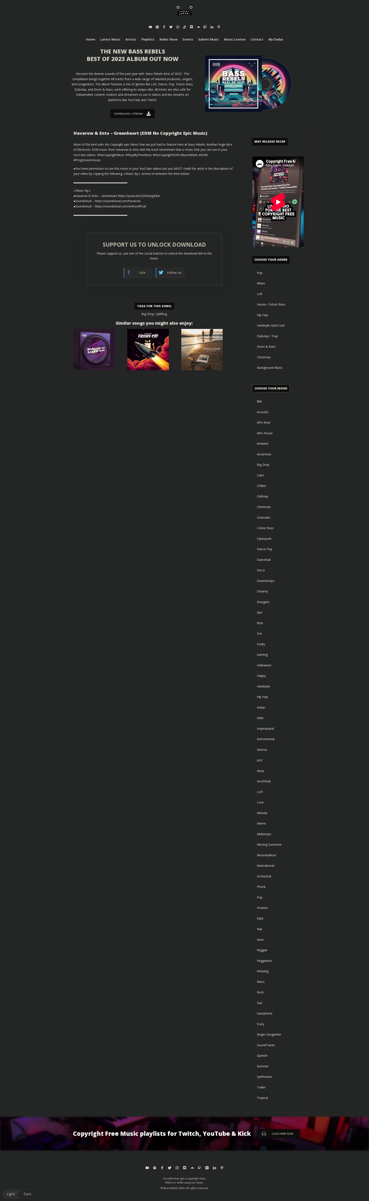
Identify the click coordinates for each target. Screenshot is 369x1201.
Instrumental (265, 739)
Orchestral (264, 876)
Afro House (265, 433)
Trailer (261, 1087)
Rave (260, 940)
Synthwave (264, 1077)
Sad (259, 1003)
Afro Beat (263, 422)
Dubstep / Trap (267, 336)
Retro (261, 982)
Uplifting (161, 314)
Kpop (260, 771)
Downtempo (265, 581)
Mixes (261, 283)
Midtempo (264, 834)
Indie (260, 718)
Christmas (264, 357)
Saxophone (264, 1013)
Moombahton (266, 855)
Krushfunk (264, 781)
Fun (259, 633)
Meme (261, 823)
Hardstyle (263, 686)
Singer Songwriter (269, 1034)
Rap (259, 929)
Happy (261, 676)
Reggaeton (264, 961)
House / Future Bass (271, 304)
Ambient (262, 443)
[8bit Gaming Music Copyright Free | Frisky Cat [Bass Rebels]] (148, 349)
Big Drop (148, 314)
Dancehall (264, 560)
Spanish (262, 1055)
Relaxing (262, 971)
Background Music (270, 368)
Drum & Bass (266, 346)
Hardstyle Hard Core (271, 325)
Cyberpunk (264, 539)
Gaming (262, 655)
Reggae (262, 950)
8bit (259, 401)
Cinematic (264, 517)
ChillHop (262, 496)
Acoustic (263, 412)
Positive (262, 908)
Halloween (264, 665)
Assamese (264, 454)
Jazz (259, 760)
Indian (261, 707)
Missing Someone (269, 844)
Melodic (262, 813)
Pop (259, 273)
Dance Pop (264, 549)
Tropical (262, 1098)
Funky (261, 644)
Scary (260, 1024)
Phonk (261, 887)
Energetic (263, 602)
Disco (261, 570)
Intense (262, 750)
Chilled (261, 486)
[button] (19, 1194)
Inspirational (265, 728)
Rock (260, 992)
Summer (263, 1066)
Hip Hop (262, 315)
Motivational (265, 866)
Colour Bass (265, 528)
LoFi (260, 792)
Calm (260, 475)
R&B (260, 918)
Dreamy (262, 591)
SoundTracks (266, 1045)
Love (260, 802)
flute (260, 623)
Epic (259, 612)
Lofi (259, 294)
